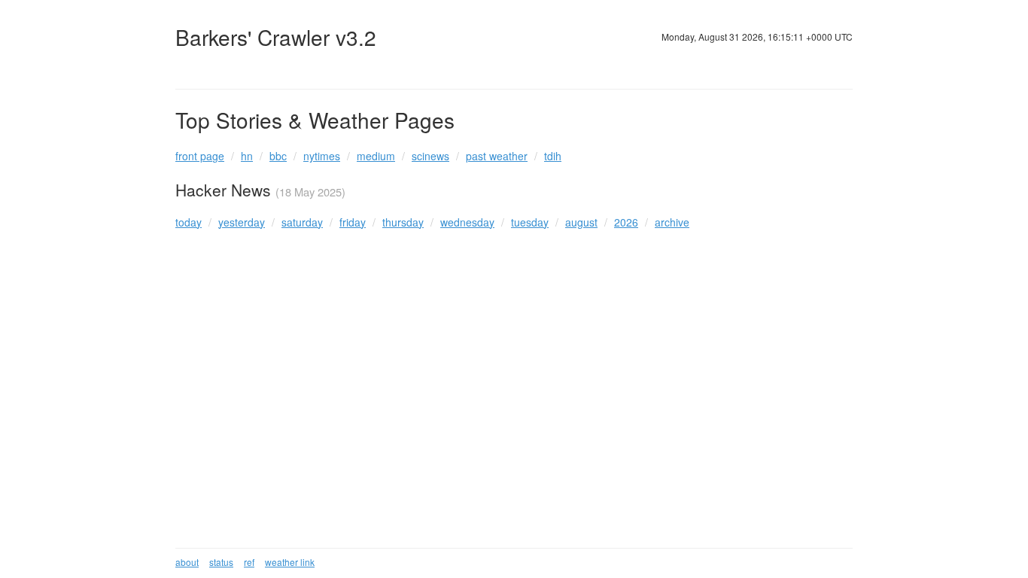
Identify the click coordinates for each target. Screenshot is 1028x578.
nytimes (321, 155)
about (187, 561)
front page (199, 155)
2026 (626, 222)
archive (672, 222)
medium (376, 155)
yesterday (241, 222)
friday (352, 222)
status (221, 561)
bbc (278, 155)
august (581, 222)
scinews (430, 155)
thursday (403, 222)
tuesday (530, 222)
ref (249, 561)
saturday (302, 222)
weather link (290, 561)
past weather (497, 155)
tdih (552, 155)
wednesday (467, 222)
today (188, 222)
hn (247, 155)
